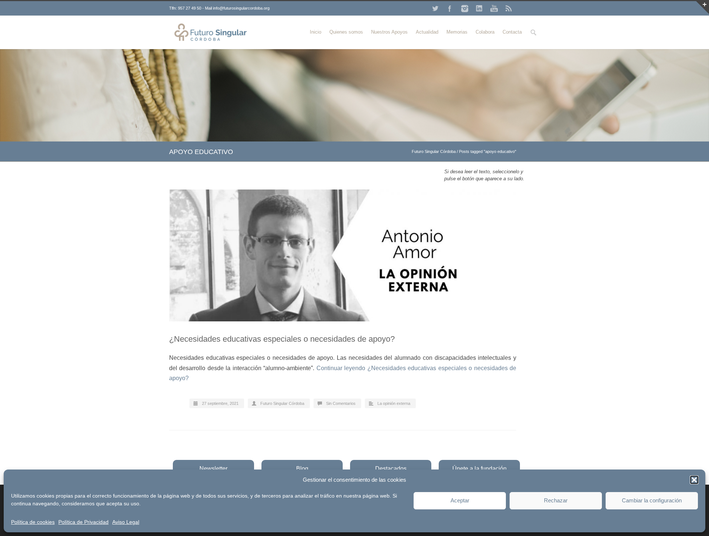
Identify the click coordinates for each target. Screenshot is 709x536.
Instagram (464, 8)
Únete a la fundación (479, 468)
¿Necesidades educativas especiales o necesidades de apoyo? (282, 339)
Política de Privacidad (83, 522)
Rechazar (556, 500)
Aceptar (460, 500)
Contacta (512, 32)
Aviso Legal (125, 522)
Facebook (449, 8)
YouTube (494, 8)
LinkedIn (479, 8)
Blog (302, 468)
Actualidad (427, 32)
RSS (508, 8)
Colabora (485, 32)
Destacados (391, 468)
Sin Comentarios (341, 403)
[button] (694, 480)
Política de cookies (33, 522)
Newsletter (213, 468)
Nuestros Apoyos (389, 32)
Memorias (456, 32)
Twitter (435, 8)
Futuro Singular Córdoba (434, 151)
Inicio (315, 32)
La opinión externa (393, 403)
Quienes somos (346, 32)
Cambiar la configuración (652, 500)
